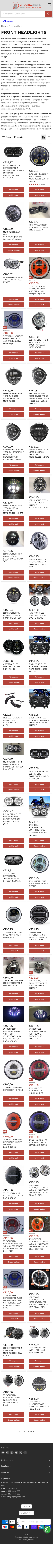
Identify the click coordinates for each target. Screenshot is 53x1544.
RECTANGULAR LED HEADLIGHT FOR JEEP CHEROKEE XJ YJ (38, 227)
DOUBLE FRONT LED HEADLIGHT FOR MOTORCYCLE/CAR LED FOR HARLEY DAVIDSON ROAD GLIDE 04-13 (13, 171)
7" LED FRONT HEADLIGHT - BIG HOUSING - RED (36, 1090)
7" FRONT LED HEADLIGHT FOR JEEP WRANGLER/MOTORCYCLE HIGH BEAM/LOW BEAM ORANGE (39, 1244)
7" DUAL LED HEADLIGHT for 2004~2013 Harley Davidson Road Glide (12, 877)
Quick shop (13, 190)
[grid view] (43, 137)
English (25, 1506)
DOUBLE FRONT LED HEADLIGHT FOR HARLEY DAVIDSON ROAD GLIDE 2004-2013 (12, 819)
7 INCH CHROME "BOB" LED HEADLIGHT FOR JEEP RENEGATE (13, 983)
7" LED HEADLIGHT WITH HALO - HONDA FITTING (38, 883)
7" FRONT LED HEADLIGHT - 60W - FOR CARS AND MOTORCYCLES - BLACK (12, 1400)
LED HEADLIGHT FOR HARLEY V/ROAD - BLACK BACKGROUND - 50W (13, 557)
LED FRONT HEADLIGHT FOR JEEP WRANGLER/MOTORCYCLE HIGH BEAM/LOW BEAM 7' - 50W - (39, 1190)
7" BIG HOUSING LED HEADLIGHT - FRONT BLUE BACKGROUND (38, 1142)
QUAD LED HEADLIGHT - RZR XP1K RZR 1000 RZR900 (13, 279)
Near (26, 1534)
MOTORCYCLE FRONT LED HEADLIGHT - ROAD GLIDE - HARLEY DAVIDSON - (13, 765)
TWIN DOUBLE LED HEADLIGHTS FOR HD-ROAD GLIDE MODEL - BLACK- (39, 668)
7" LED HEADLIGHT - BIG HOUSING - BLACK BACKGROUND (13, 1195)
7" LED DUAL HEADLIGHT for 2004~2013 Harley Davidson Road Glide (37, 829)
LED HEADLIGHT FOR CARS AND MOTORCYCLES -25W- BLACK (13, 1352)
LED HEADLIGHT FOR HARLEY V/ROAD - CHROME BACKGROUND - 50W (38, 504)
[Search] (48, 14)
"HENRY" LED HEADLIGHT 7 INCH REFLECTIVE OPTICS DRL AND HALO (38, 936)
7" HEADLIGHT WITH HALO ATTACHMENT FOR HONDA (12, 934)
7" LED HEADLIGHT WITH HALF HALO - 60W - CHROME (37, 1350)
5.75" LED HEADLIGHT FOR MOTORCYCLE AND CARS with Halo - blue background (13, 340)
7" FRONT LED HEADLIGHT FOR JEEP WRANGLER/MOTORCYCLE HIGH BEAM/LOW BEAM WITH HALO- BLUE (13, 1301)
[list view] (49, 137)
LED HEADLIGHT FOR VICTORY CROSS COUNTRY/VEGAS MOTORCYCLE (38, 343)
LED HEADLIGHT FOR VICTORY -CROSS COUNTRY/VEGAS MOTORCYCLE (12, 397)
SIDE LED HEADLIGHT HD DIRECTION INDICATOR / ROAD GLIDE (12, 721)
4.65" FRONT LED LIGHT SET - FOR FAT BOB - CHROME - (38, 615)
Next (30, 1432)
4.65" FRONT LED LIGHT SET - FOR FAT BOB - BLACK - (12, 666)
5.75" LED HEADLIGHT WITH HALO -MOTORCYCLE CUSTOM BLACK (39, 178)
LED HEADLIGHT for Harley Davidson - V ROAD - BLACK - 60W (12, 615)
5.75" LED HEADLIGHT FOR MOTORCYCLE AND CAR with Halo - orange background (38, 290)
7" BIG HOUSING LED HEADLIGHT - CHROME (13, 1088)
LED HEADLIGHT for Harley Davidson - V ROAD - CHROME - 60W (37, 563)
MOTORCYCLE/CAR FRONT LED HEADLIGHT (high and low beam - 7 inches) (12, 236)
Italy (25, 1513)
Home (3, 26)
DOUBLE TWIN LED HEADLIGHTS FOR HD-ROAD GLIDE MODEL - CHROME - (39, 721)
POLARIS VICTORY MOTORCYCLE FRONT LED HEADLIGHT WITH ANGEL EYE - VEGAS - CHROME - (39, 398)
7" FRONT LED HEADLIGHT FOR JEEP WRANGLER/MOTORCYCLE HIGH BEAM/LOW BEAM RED (13, 1246)
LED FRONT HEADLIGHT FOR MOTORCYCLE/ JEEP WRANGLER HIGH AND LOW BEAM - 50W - (39, 1302)
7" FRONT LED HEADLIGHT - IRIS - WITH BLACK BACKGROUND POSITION (37, 1034)
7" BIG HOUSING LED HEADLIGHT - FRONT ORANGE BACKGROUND (12, 1143)
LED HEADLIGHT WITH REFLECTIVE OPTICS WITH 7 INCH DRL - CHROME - (39, 984)
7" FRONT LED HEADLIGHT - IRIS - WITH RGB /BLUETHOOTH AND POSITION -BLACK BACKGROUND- (12, 1035)
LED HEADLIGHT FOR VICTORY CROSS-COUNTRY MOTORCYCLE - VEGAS (39, 453)
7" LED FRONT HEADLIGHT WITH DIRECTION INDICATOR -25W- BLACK (39, 1405)
